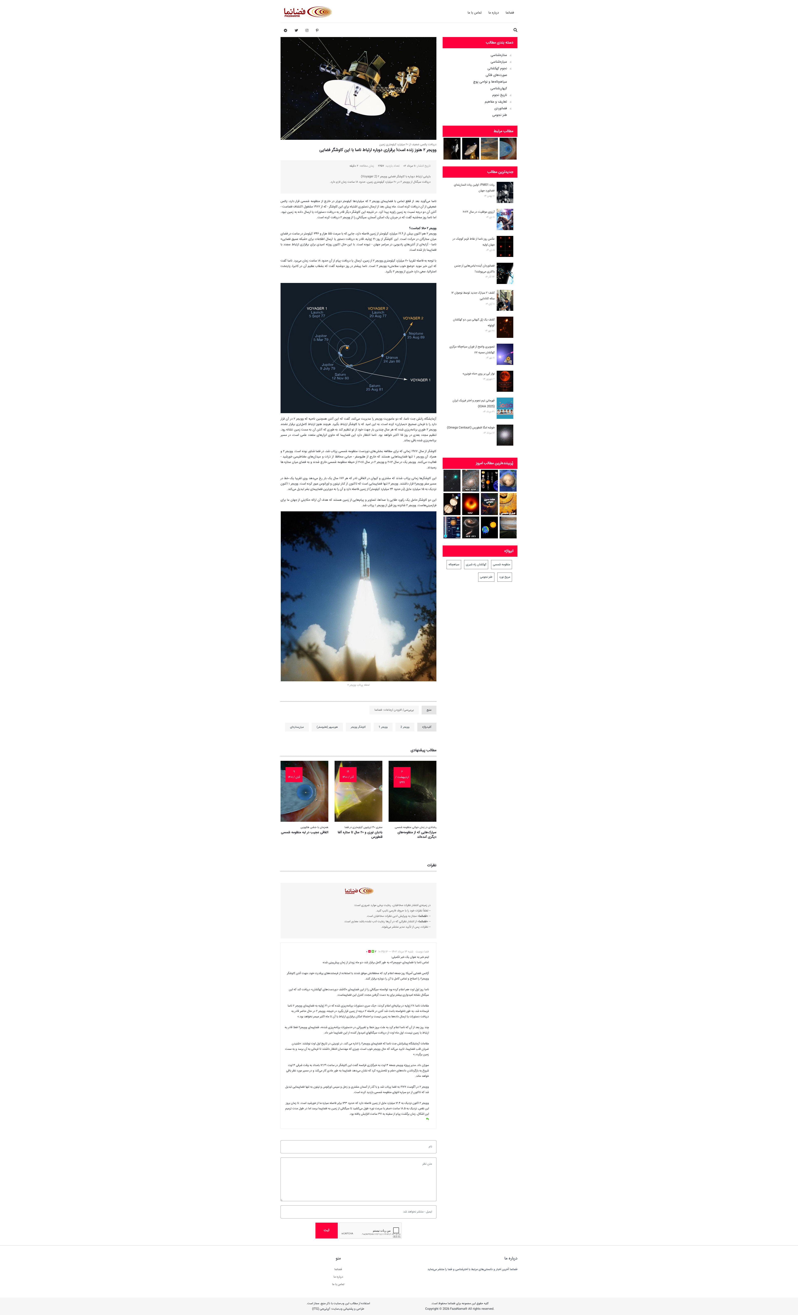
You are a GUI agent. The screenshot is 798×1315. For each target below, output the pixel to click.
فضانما (510, 12)
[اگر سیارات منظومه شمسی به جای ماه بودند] (508, 527)
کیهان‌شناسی (498, 88)
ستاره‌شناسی (499, 55)
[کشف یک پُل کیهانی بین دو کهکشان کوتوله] (505, 328)
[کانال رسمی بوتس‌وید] (286, 30)
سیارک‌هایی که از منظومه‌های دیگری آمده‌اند (417, 835)
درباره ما (493, 12)
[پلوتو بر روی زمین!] (508, 481)
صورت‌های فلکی (496, 75)
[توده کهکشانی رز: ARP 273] (470, 527)
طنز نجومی (499, 115)
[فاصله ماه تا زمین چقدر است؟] (452, 504)
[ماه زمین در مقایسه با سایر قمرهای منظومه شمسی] (489, 481)
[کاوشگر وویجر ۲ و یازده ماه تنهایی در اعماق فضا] (452, 149)
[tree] (480, 83)
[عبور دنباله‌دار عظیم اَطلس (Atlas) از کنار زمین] (452, 481)
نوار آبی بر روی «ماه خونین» (479, 374)
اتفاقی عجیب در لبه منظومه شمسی (304, 832)
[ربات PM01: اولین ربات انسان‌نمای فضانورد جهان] (505, 193)
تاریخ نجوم (499, 95)
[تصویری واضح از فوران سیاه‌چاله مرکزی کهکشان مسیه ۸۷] (505, 355)
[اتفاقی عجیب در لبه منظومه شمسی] (508, 149)
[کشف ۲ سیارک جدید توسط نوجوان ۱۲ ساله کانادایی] (505, 301)
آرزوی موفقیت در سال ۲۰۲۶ (479, 212)
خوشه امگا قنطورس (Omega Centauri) (471, 427)
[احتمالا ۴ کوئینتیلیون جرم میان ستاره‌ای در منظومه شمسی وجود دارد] (489, 149)
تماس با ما (475, 12)
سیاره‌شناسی (499, 61)
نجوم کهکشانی (497, 68)
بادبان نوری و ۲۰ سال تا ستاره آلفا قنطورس (360, 835)
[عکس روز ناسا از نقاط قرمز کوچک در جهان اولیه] (505, 247)
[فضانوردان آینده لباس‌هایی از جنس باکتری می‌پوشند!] (505, 274)
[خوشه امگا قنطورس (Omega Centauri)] (505, 436)
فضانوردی (500, 108)
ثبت (326, 1230)
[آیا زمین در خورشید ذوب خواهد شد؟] (489, 527)
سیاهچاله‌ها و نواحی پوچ (490, 81)
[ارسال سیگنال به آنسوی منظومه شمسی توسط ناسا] (470, 149)
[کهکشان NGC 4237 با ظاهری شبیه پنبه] (470, 481)
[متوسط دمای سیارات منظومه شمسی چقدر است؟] (452, 527)
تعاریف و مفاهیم (496, 101)
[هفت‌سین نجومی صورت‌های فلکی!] (489, 504)
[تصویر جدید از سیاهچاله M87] (470, 504)
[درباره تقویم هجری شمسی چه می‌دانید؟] (508, 504)
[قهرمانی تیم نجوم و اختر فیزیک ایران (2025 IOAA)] (505, 409)
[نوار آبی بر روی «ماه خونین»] (505, 382)
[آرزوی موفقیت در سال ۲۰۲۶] (505, 220)
